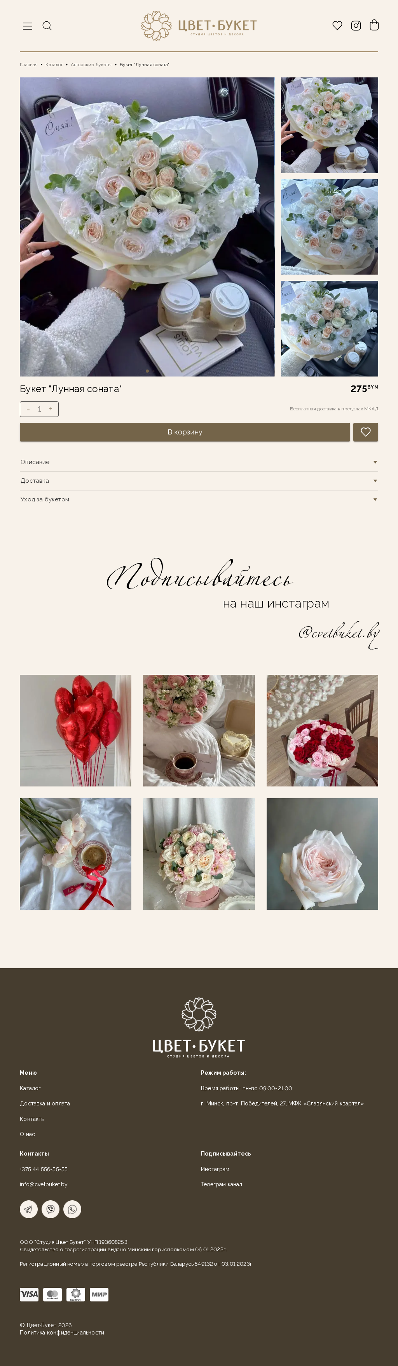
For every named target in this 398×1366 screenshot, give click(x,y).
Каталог (54, 64)
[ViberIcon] (50, 1209)
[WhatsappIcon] (72, 1209)
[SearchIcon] (47, 26)
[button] (27, 26)
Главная (29, 64)
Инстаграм (215, 1169)
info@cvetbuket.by (44, 1184)
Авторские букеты (91, 64)
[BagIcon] (374, 26)
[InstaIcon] (356, 26)
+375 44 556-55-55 (44, 1169)
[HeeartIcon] (337, 25)
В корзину (185, 432)
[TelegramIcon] (29, 1209)
